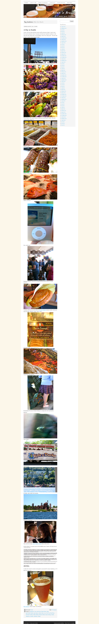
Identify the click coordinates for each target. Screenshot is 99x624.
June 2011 (63, 104)
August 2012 (63, 81)
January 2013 (63, 73)
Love (45, 613)
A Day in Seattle (30, 29)
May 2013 (63, 66)
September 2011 (63, 99)
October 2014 (63, 39)
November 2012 (63, 76)
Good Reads (61, 2)
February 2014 (63, 52)
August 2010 (63, 120)
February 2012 (63, 91)
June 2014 (63, 46)
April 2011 (63, 107)
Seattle (52, 614)
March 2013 (63, 70)
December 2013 (63, 55)
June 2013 (63, 65)
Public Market (36, 614)
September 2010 (63, 118)
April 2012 (63, 87)
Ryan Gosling (48, 614)
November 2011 (63, 96)
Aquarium (32, 611)
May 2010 (63, 125)
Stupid (39, 616)
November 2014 (63, 37)
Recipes (69, 2)
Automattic (73, 623)
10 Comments (54, 609)
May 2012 (63, 86)
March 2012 (63, 89)
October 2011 (63, 97)
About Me (33, 2)
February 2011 (63, 110)
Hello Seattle (30, 613)
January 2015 (63, 36)
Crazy (35, 611)
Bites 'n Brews (26, 623)
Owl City (48, 613)
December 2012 (63, 75)
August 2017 (63, 26)
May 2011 (63, 105)
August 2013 (63, 62)
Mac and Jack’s (26, 606)
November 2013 (63, 57)
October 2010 (63, 116)
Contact (52, 2)
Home (26, 2)
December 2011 (63, 94)
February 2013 (63, 71)
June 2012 (63, 84)
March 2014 (63, 50)
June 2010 (63, 123)
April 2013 (63, 68)
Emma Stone (43, 611)
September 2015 (63, 28)
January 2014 (63, 54)
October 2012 (63, 78)
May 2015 (63, 31)
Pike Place (52, 613)
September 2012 (63, 79)
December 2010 (63, 113)
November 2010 (63, 115)
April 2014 (63, 49)
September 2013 (63, 60)
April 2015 (63, 33)
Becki (26, 26)
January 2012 (63, 92)
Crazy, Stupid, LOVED (37, 543)
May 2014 (63, 47)
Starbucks (35, 616)
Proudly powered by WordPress (59, 623)
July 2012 (62, 83)
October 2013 (63, 58)
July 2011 (62, 102)
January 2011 (63, 112)
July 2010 (62, 121)
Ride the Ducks (42, 614)
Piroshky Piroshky (42, 310)
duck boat (39, 611)
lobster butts (41, 613)
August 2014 (63, 42)
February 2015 (63, 34)
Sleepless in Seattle (29, 616)
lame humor (36, 613)
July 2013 (62, 63)
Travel (32, 609)
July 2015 (62, 29)
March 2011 (63, 108)
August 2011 (63, 100)
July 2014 (62, 44)
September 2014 (63, 41)
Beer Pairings (43, 2)
